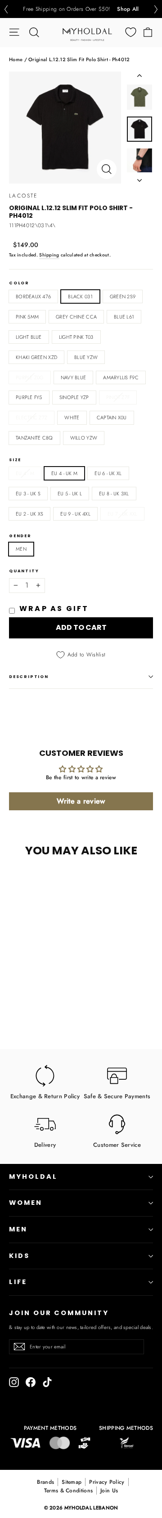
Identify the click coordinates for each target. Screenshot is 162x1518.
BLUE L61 (124, 316)
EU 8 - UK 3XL (114, 493)
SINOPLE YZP (74, 397)
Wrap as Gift (54, 608)
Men (18, 1229)
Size (15, 460)
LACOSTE (23, 196)
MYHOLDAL (33, 1176)
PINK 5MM (27, 316)
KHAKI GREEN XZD (36, 357)
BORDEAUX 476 (33, 296)
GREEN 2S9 (122, 296)
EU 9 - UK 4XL (75, 513)
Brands (45, 1482)
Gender (20, 536)
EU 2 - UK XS (29, 513)
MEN (21, 548)
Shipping (49, 255)
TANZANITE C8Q (34, 437)
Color (19, 283)
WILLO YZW (83, 437)
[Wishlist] (130, 32)
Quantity (24, 571)
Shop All (128, 9)
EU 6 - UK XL (108, 473)
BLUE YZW (86, 357)
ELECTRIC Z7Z (31, 417)
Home (15, 59)
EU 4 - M (25, 473)
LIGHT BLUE (29, 337)
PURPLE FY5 (29, 397)
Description (29, 676)
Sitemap (71, 1482)
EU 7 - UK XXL (123, 513)
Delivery (45, 1144)
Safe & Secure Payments (117, 1096)
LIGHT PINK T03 (76, 337)
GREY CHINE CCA (76, 316)
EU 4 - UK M (64, 473)
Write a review (81, 801)
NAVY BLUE (73, 377)
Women (25, 1202)
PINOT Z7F (118, 397)
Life (18, 1281)
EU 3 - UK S (28, 493)
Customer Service (117, 1144)
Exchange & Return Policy (45, 1096)
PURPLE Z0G (30, 377)
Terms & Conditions (68, 1491)
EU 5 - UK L (70, 493)
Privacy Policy (106, 1482)
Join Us (109, 1491)
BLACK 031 (80, 296)
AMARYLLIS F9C (121, 377)
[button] (6, 9)
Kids (19, 1255)
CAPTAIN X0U (112, 417)
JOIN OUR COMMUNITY (59, 1312)
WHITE (71, 417)
